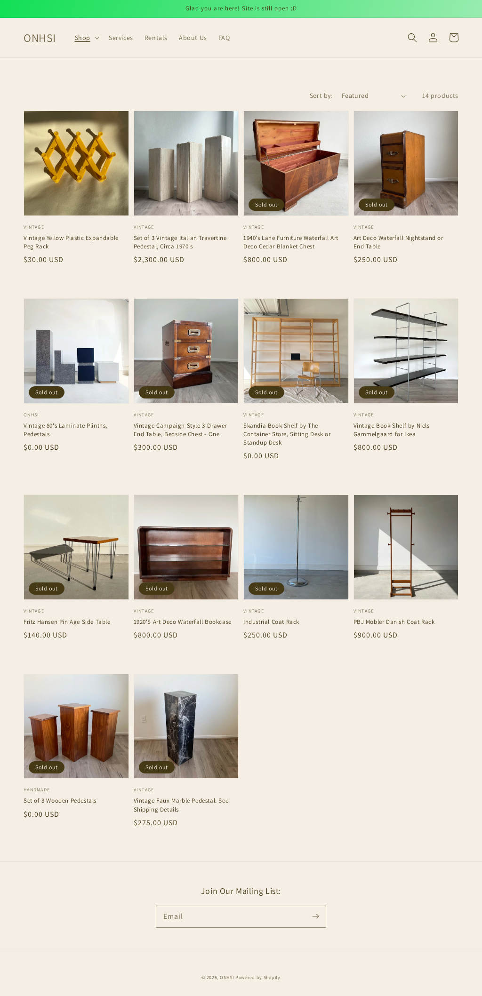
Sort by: (321, 95)
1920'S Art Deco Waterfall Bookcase (183, 622)
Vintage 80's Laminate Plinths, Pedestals (65, 430)
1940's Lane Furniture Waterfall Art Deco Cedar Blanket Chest (290, 242)
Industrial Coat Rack (271, 622)
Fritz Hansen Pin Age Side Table (67, 622)
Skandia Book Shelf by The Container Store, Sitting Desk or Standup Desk (286, 434)
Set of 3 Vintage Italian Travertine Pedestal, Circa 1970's (180, 242)
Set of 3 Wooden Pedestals (60, 801)
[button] (86, 38)
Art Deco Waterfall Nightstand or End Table (398, 242)
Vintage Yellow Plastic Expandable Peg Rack (71, 242)
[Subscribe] (315, 916)
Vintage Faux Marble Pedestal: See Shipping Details (181, 805)
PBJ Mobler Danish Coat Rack (394, 622)
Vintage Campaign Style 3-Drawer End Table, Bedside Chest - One (180, 430)
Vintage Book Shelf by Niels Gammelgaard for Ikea (391, 430)
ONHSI (227, 977)
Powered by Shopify (258, 977)
